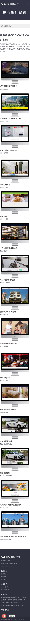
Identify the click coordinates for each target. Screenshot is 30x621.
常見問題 (3, 579)
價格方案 (3, 576)
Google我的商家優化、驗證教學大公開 (12, 605)
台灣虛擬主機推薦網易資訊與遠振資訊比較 (13, 600)
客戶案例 (3, 574)
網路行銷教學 (5, 589)
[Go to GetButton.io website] (4, 619)
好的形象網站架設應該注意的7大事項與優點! (13, 597)
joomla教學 (4, 587)
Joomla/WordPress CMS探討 (9, 602)
